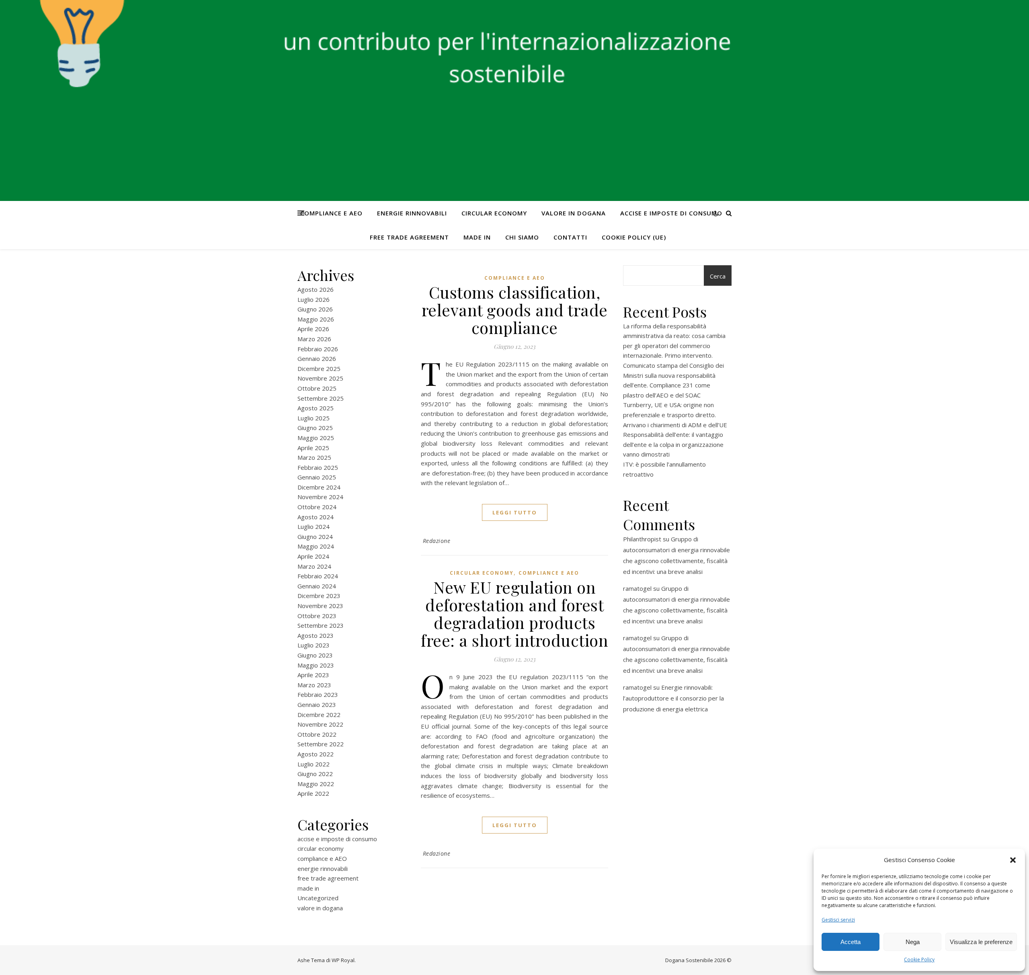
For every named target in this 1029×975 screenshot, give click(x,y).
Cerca (718, 276)
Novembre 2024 (320, 497)
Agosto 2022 (315, 754)
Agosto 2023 (315, 635)
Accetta (850, 941)
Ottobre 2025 (316, 388)
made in (477, 237)
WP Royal (343, 960)
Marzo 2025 (314, 457)
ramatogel (637, 588)
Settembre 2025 (320, 398)
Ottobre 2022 (316, 734)
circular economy (494, 213)
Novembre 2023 (320, 606)
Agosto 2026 (315, 289)
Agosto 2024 (315, 517)
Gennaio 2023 (316, 705)
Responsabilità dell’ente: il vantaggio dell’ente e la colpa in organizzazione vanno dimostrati (673, 444)
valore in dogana (573, 213)
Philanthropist (642, 539)
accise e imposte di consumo (671, 213)
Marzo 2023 (314, 685)
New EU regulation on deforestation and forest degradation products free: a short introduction (514, 613)
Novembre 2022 (320, 724)
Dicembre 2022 (318, 715)
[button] (1013, 860)
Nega (913, 941)
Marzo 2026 (314, 339)
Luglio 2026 (313, 299)
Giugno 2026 (315, 309)
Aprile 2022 (313, 793)
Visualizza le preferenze (981, 941)
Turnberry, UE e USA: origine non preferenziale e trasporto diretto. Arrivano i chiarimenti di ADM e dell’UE (675, 414)
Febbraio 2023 (317, 694)
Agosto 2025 (315, 408)
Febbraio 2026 (317, 349)
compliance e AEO (331, 213)
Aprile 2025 (313, 448)
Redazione (437, 541)
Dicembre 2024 (318, 487)
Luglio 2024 (313, 526)
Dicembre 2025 (318, 369)
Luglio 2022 (313, 764)
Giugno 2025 (315, 428)
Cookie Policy (919, 959)
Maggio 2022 (315, 784)
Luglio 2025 (313, 418)
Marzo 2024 (314, 566)
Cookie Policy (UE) (634, 237)
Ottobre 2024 (316, 507)
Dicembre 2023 (318, 596)
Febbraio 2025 (317, 467)
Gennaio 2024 (316, 586)
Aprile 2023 (313, 675)
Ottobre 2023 (316, 616)
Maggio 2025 (315, 438)
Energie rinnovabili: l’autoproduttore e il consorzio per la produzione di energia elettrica (673, 698)
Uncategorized (317, 898)
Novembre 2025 (320, 378)
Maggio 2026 (315, 319)
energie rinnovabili (412, 213)
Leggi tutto (514, 512)
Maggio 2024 (315, 546)
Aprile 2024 (313, 556)
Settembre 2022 (320, 744)
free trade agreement (409, 237)
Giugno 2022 (315, 774)
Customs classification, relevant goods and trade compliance (515, 309)
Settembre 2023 (320, 625)
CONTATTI (570, 237)
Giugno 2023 (315, 655)
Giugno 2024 (315, 537)
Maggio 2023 (315, 665)
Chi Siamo (522, 237)
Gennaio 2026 (316, 358)
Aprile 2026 (313, 329)
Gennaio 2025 (316, 477)
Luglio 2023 (313, 645)
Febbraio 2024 (317, 576)
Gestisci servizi (838, 919)
